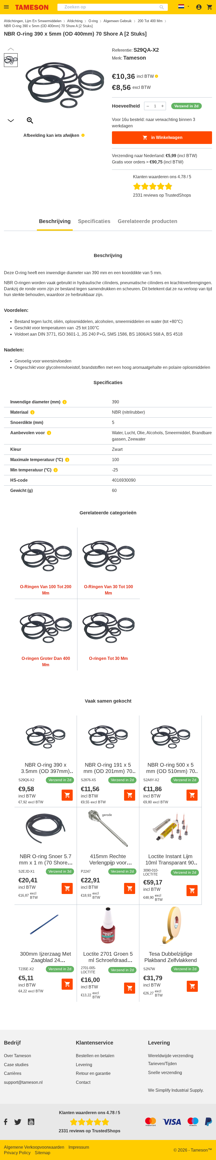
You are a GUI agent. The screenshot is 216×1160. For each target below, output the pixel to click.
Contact (83, 1082)
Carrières (12, 1073)
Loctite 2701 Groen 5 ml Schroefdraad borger (108, 960)
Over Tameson (17, 1055)
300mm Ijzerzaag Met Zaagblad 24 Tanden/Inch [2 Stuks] (45, 960)
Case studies (16, 1064)
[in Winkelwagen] (67, 795)
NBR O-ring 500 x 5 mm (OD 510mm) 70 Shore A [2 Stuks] (170, 771)
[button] (7, 7)
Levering (84, 1064)
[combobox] (112, 7)
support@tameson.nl (23, 1082)
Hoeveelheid (126, 106)
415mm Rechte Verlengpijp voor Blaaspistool (108, 862)
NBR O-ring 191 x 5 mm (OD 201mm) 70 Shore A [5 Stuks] (108, 771)
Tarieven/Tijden (162, 1063)
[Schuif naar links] (10, 121)
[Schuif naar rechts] (10, 49)
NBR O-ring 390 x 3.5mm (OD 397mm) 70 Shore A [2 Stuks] (45, 771)
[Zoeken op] (163, 7)
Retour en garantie (93, 1073)
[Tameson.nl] (32, 7)
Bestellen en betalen (95, 1055)
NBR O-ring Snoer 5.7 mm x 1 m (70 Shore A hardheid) (45, 862)
